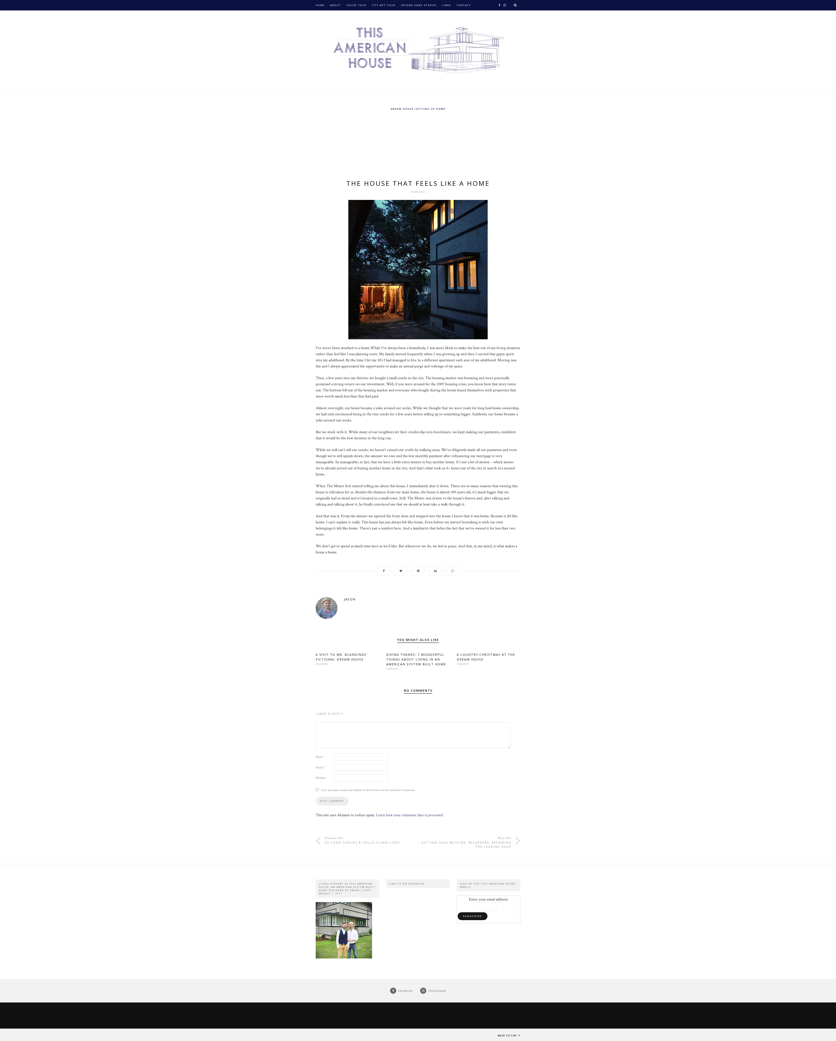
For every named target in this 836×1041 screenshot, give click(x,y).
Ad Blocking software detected (343, 15)
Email (320, 767)
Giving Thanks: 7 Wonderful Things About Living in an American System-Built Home (416, 659)
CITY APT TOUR (383, 5)
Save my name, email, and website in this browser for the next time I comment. (368, 790)
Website (320, 778)
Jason (350, 599)
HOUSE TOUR (356, 5)
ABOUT (335, 5)
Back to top (507, 1035)
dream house (402, 108)
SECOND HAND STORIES (419, 5)
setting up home (430, 108)
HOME (320, 5)
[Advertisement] (418, 145)
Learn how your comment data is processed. (410, 815)
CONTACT (464, 5)
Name (320, 757)
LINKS (446, 5)
